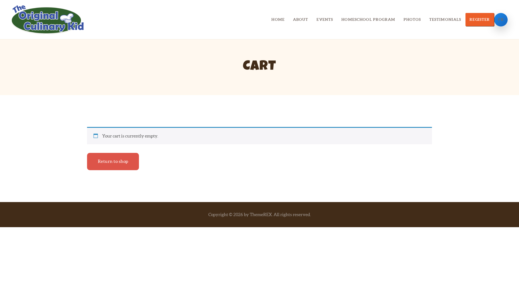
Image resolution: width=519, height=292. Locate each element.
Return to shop (113, 161)
